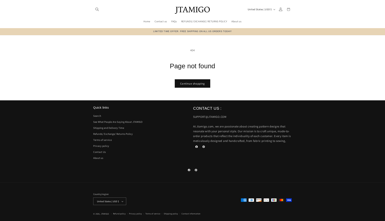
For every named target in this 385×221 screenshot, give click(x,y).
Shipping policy (171, 213)
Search (97, 115)
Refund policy (119, 213)
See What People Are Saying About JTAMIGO (118, 122)
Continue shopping (192, 83)
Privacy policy (101, 146)
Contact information (191, 213)
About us (98, 158)
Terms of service (102, 140)
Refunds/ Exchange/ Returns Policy (113, 134)
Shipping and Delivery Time (108, 128)
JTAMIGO (105, 214)
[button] (97, 9)
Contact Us (99, 152)
